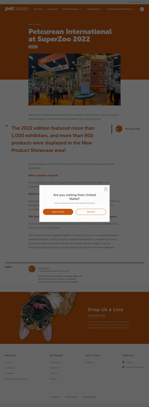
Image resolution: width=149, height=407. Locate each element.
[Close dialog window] (106, 189)
